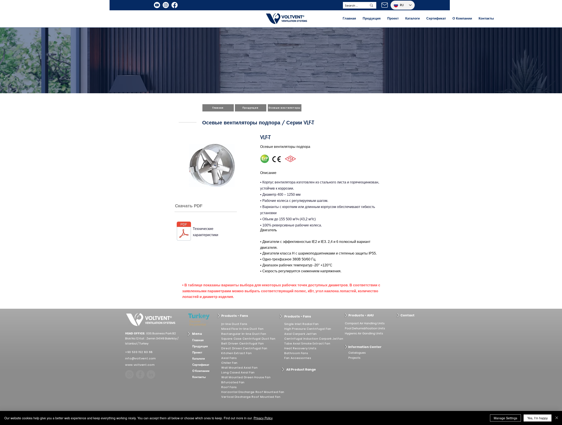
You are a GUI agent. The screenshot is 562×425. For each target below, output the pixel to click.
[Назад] (24, 61)
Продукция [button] (200, 346)
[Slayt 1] (281, 85)
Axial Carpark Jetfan (300, 334)
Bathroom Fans (296, 353)
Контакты (199, 377)
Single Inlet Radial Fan (301, 324)
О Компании (200, 371)
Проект (197, 352)
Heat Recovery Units (300, 348)
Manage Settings (505, 418)
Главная (198, 340)
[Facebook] (174, 5)
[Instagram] (166, 5)
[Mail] (384, 5)
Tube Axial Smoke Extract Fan (307, 343)
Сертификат (200, 365)
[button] (371, 18)
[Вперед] (537, 61)
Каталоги (198, 359)
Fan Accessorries (297, 358)
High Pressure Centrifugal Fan (307, 329)
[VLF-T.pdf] (184, 232)
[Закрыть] (556, 417)
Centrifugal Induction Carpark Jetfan (313, 339)
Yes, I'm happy (537, 418)
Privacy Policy (263, 418)
